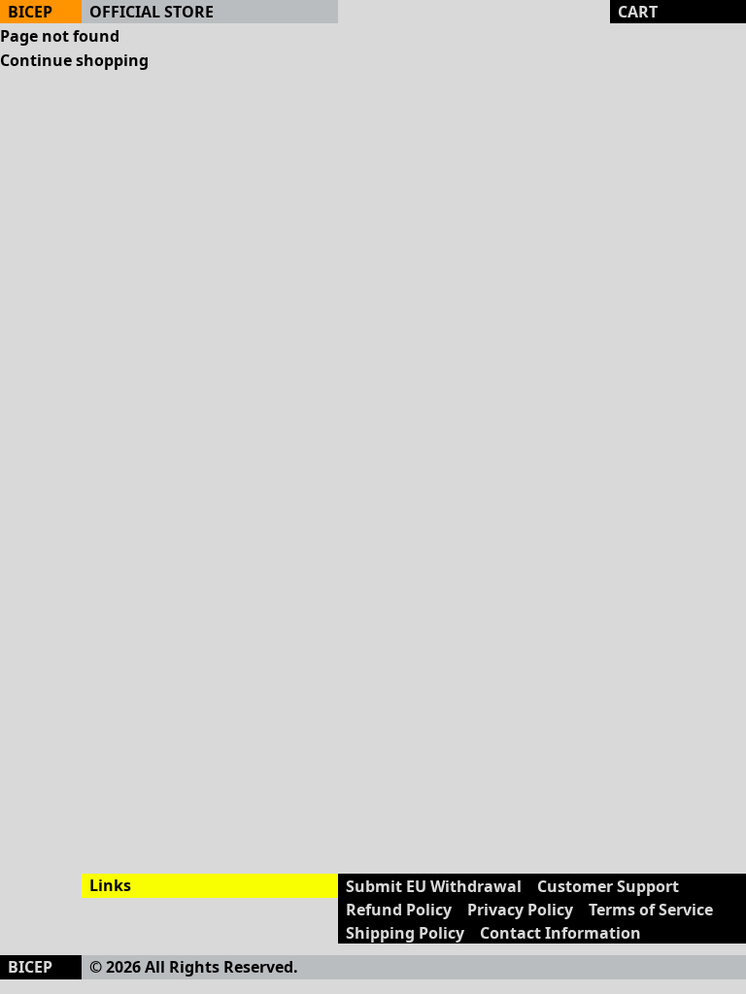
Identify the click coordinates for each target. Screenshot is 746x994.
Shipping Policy (405, 933)
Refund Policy (399, 909)
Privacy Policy (520, 909)
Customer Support (608, 886)
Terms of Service (651, 909)
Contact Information (560, 933)
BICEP (30, 11)
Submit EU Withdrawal (434, 886)
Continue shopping (74, 60)
